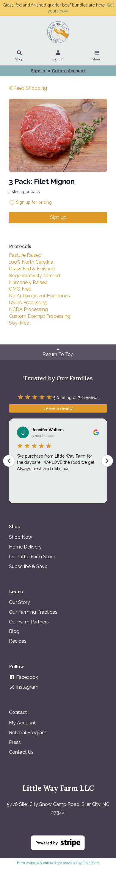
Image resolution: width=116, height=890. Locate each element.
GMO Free (20, 289)
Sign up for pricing (34, 202)
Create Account (68, 70)
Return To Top (58, 354)
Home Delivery (25, 547)
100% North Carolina (31, 262)
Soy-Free (19, 323)
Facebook (26, 677)
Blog (14, 631)
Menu (96, 59)
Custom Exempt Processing (39, 316)
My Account (22, 723)
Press (15, 742)
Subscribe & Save (28, 566)
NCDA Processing (28, 309)
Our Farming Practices (33, 612)
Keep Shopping (29, 88)
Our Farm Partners (29, 622)
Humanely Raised (28, 282)
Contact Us (21, 752)
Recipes (17, 641)
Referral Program (27, 732)
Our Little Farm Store (32, 556)
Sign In (57, 59)
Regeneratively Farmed (34, 275)
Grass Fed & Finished (32, 269)
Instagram (26, 687)
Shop (19, 59)
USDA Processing (28, 302)
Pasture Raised (25, 255)
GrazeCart (91, 863)
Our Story (19, 602)
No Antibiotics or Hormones (39, 296)
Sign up (58, 217)
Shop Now (20, 537)
